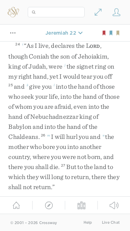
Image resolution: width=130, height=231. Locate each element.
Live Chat (111, 222)
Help (88, 222)
